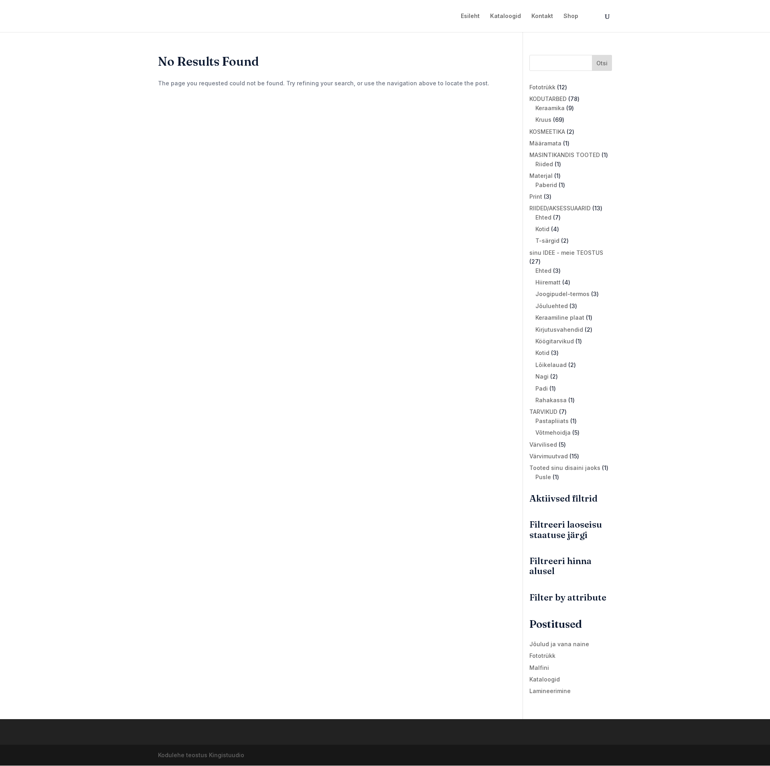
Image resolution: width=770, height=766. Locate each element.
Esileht (470, 16)
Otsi (602, 63)
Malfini (539, 667)
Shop (570, 16)
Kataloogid (505, 16)
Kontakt (542, 16)
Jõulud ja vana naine (559, 644)
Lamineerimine (550, 690)
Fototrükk (542, 655)
